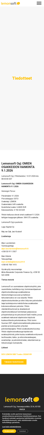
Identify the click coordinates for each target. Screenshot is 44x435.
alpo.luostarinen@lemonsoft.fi (14, 249)
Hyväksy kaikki (9, 431)
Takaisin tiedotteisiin (14, 362)
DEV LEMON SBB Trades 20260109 (16, 354)
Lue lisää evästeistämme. (11, 427)
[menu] (39, 3)
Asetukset (22, 431)
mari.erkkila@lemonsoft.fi (13, 262)
